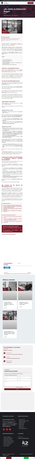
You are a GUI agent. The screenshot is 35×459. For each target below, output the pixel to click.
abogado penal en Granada (15, 44)
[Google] (10, 429)
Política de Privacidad (19, 387)
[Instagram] (7, 429)
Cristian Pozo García (6, 37)
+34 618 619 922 (8, 362)
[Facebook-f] (4, 429)
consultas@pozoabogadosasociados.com (13, 358)
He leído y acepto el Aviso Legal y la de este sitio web (16, 387)
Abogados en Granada (6, 15)
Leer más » (20, 306)
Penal (9, 15)
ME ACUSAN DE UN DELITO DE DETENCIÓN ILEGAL (9, 64)
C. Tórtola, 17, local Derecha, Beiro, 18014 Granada (14, 354)
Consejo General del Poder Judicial (10, 234)
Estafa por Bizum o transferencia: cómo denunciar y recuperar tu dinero (9, 304)
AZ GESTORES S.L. (21, 436)
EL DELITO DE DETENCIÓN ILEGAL (7, 60)
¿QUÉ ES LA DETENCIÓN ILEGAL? (7, 59)
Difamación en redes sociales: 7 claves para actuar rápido (23, 303)
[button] (5, 268)
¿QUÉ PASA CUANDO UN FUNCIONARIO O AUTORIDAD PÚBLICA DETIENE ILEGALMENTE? (12, 63)
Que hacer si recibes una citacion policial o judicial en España (12, 205)
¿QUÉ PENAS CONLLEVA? (6, 61)
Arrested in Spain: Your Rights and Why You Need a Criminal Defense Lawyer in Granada (9, 333)
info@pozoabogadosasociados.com (8, 231)
